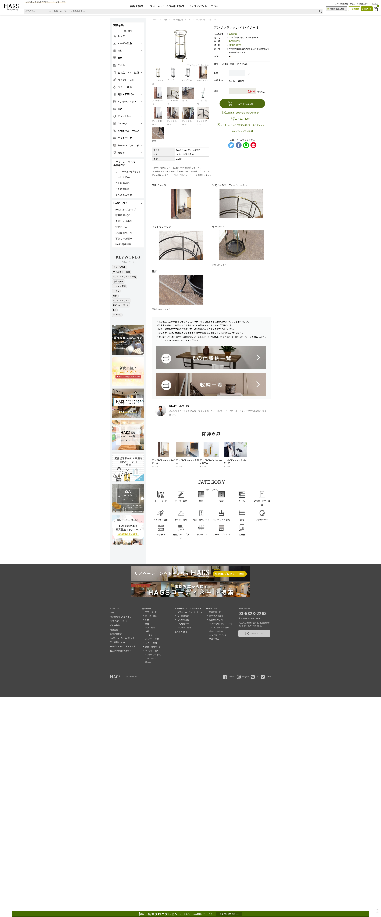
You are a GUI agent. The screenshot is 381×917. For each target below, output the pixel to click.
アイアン (117, 314)
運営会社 (114, 629)
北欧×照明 (118, 281)
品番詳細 (233, 33)
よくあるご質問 (123, 194)
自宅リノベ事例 (123, 221)
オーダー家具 (151, 615)
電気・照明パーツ (153, 646)
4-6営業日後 (234, 41)
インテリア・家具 (153, 654)
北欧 (115, 295)
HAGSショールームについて (122, 637)
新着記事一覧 (122, 215)
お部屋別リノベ (123, 232)
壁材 (147, 623)
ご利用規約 (115, 625)
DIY (114, 310)
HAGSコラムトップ (125, 209)
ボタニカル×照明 (121, 271)
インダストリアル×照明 (124, 276)
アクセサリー (151, 635)
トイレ (116, 290)
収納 (147, 631)
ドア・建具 (150, 627)
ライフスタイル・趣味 (219, 627)
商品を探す (136, 6)
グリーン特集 (119, 267)
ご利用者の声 (122, 189)
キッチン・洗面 (152, 639)
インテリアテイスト (218, 635)
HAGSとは (114, 608)
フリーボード (151, 612)
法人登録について (118, 642)
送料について (235, 44)
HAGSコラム (212, 608)
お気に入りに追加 (244, 130)
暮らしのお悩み (123, 238)
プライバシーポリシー (119, 621)
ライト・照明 (151, 643)
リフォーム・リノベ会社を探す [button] (124, 163)
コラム (215, 6)
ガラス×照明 (119, 286)
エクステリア (151, 658)
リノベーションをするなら (127, 171)
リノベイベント (197, 6)
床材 (147, 619)
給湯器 (148, 662)
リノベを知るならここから (220, 623)
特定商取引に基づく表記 (120, 616)
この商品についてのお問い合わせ (242, 112)
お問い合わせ (116, 633)
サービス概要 (122, 177)
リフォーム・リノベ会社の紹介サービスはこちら (242, 124)
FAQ (112, 612)
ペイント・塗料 (152, 650)
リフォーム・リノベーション (189, 612)
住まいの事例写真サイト (120, 650)
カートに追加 (245, 103)
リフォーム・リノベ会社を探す (166, 6)
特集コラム (121, 227)
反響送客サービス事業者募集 (122, 646)
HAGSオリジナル (121, 305)
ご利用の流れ (122, 183)
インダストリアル (121, 300)
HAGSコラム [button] (120, 203)
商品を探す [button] (119, 25)
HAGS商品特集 (123, 244)
